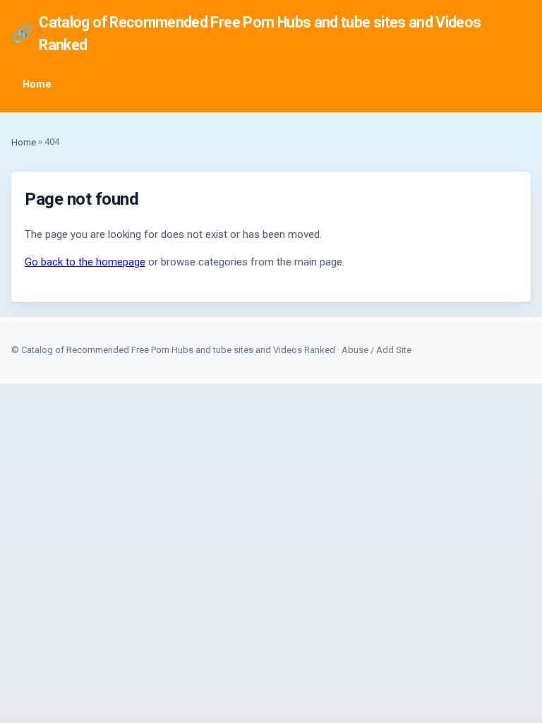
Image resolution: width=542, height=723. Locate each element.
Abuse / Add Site (376, 350)
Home (37, 84)
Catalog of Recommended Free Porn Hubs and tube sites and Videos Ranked (246, 33)
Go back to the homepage (85, 262)
